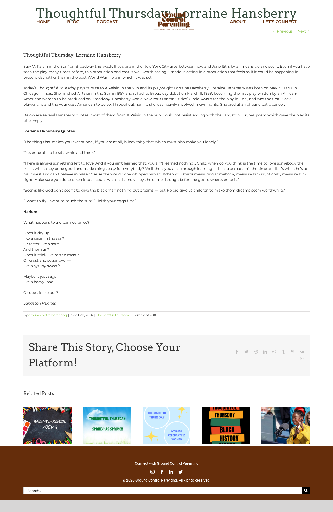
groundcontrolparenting (47, 315)
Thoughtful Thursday (112, 315)
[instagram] (152, 472)
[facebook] (162, 472)
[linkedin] (171, 472)
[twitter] (180, 472)
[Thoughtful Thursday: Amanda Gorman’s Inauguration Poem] (285, 409)
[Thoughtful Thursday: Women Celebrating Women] (167, 409)
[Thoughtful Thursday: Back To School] (47, 409)
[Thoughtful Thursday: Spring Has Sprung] (107, 409)
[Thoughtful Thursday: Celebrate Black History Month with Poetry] (226, 409)
